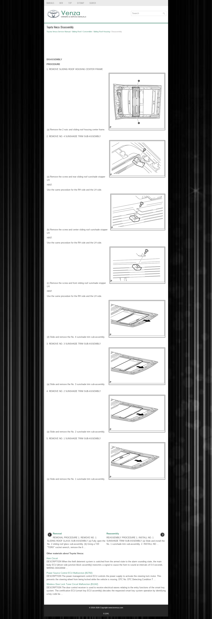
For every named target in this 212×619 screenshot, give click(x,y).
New (61, 2)
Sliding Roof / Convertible (82, 32)
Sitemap (80, 2)
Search (92, 2)
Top (70, 2)
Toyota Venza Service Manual (58, 32)
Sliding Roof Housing (101, 32)
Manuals (50, 2)
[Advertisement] (106, 46)
